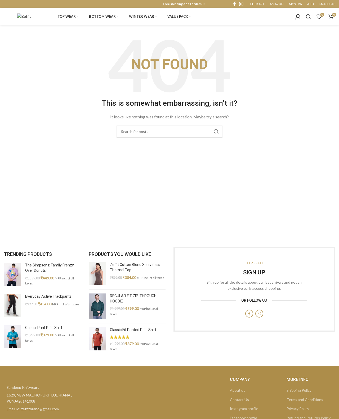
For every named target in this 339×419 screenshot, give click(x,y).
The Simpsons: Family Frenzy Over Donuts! (49, 268)
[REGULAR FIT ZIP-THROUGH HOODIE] (97, 306)
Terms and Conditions (305, 399)
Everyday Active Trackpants (48, 296)
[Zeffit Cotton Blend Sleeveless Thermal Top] (97, 273)
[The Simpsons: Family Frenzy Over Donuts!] (12, 274)
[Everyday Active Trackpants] (12, 305)
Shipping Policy (299, 390)
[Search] (308, 16)
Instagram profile (244, 408)
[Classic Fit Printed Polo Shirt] (97, 339)
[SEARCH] (216, 132)
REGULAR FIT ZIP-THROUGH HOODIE (133, 298)
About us (237, 390)
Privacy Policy (298, 408)
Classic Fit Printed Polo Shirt (133, 330)
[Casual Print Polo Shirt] (12, 336)
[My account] (298, 16)
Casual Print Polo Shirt (43, 328)
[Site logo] (24, 16)
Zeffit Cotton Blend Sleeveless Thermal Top (135, 267)
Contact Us (239, 399)
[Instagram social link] (241, 4)
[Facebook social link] (234, 4)
